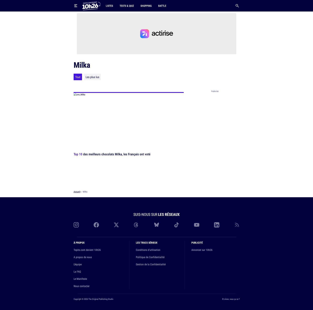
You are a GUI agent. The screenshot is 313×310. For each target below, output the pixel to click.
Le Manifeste (80, 279)
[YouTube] (196, 224)
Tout (77, 77)
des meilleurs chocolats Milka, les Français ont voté (112, 154)
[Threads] (136, 224)
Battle (162, 6)
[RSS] (237, 224)
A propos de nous (83, 257)
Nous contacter (82, 286)
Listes (109, 6)
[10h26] (91, 5)
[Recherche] (237, 6)
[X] (116, 224)
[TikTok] (176, 224)
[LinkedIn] (216, 224)
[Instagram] (76, 224)
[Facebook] (96, 224)
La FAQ (77, 271)
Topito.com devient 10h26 (87, 250)
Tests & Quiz (127, 6)
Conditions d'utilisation (148, 250)
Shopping (146, 6)
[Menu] (76, 6)
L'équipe (78, 264)
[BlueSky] (156, 224)
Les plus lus (92, 77)
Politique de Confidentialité (150, 257)
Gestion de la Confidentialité (151, 264)
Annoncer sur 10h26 (201, 250)
